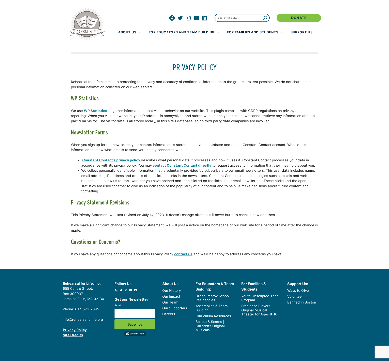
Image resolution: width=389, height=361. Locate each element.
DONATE (299, 18)
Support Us (301, 32)
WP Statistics (95, 111)
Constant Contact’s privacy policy (111, 160)
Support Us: (297, 284)
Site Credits (73, 335)
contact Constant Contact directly (182, 165)
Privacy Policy (75, 330)
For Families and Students (252, 32)
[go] (264, 18)
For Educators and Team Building (182, 32)
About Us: (171, 284)
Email (117, 305)
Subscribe (135, 324)
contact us (183, 254)
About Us (127, 32)
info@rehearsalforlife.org (83, 319)
